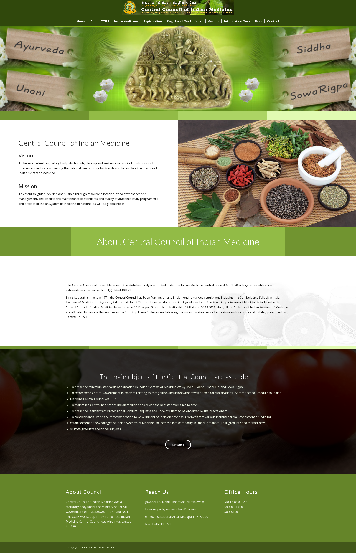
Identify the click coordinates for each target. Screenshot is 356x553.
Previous (8, 68)
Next (347, 68)
